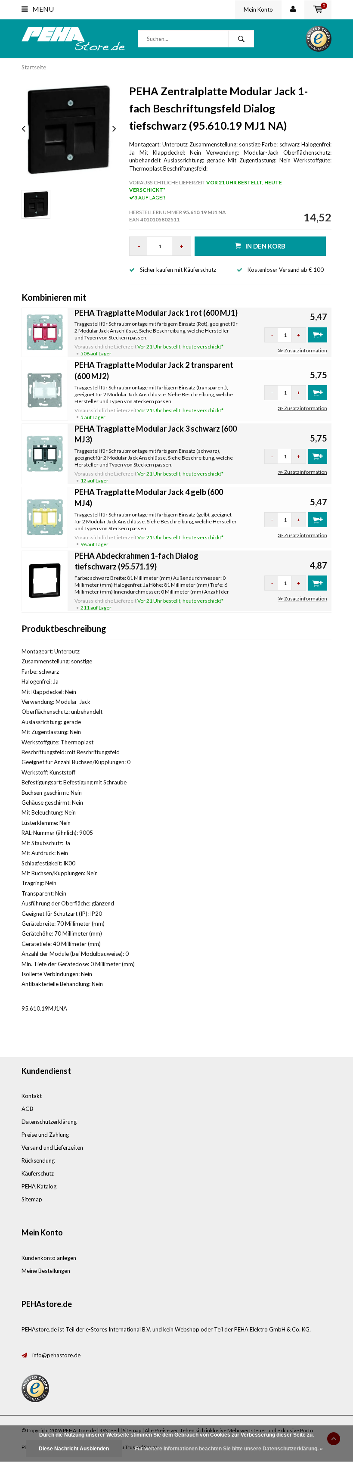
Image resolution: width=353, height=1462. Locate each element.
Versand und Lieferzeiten (52, 1147)
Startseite (34, 67)
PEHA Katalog (39, 1186)
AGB (27, 1108)
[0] (318, 9)
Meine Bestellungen (46, 1270)
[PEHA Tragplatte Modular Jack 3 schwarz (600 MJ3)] (44, 453)
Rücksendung (38, 1160)
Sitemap (32, 1199)
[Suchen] (241, 38)
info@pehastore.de (56, 1355)
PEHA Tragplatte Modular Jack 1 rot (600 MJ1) (156, 312)
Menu (42, 9)
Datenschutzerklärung (49, 1121)
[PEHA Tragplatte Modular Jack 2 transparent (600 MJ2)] (44, 389)
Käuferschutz (38, 1173)
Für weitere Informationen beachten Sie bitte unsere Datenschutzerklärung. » (229, 1449)
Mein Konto (258, 9)
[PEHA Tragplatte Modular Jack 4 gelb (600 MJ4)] (44, 516)
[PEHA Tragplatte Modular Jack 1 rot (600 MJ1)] (44, 331)
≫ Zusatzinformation (302, 350)
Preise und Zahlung (45, 1134)
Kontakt (32, 1095)
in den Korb (265, 246)
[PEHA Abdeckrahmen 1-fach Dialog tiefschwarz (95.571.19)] (44, 580)
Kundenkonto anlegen (49, 1257)
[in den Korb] (317, 334)
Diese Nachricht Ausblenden (74, 1449)
